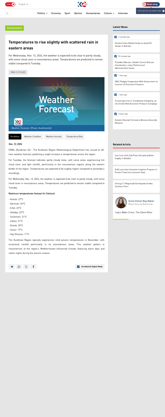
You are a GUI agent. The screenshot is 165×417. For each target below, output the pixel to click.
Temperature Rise (74, 137)
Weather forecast (54, 137)
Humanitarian (93, 13)
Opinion (78, 13)
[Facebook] (33, 266)
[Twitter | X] (26, 266)
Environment (14, 28)
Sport (67, 13)
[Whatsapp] (19, 266)
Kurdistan (15, 137)
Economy (56, 13)
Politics (41, 13)
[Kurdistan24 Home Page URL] (82, 4)
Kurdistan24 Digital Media (92, 266)
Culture (108, 13)
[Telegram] (12, 266)
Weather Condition (32, 137)
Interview (123, 13)
